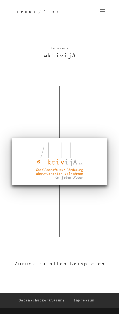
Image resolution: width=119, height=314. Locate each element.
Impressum (83, 300)
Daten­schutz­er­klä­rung (41, 300)
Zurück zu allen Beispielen (59, 264)
